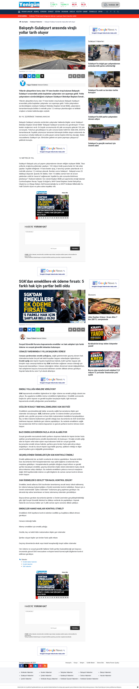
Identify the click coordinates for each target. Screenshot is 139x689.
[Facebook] (21, 76)
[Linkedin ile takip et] (35, 666)
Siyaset (51, 12)
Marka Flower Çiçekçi (112, 663)
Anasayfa (68, 663)
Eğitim (57, 12)
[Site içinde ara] (118, 11)
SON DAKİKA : (23, 16)
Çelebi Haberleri (46, 675)
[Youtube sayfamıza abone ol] (30, 666)
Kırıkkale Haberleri (27, 672)
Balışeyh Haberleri (86, 672)
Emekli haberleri (27, 564)
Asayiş (36, 12)
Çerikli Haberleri (26, 679)
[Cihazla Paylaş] (42, 76)
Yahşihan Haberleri (67, 672)
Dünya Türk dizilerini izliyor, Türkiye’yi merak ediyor (46, 16)
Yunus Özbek (31, 338)
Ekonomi (64, 12)
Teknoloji (93, 12)
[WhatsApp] (38, 76)
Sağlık (72, 12)
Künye (76, 663)
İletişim (82, 663)
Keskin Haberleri (46, 672)
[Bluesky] (29, 76)
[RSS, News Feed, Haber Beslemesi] (45, 666)
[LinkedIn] (34, 76)
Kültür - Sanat (82, 12)
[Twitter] (25, 76)
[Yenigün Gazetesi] (29, 5)
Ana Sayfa (24, 22)
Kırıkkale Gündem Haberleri (89, 679)
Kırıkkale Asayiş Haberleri (49, 679)
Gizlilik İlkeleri (91, 663)
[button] (74, 76)
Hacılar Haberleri (105, 675)
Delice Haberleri (85, 675)
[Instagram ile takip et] (40, 666)
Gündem (43, 12)
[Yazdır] (70, 76)
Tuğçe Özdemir (32, 85)
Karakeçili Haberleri (67, 675)
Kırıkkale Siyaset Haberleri (69, 679)
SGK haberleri (27, 566)
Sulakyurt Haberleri (36, 22)
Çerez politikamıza (111, 687)
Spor (100, 12)
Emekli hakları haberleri (30, 562)
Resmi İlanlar (27, 12)
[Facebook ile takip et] (111, 11)
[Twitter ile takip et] (114, 11)
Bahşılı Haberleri (105, 672)
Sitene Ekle (100, 663)
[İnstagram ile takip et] (107, 11)
